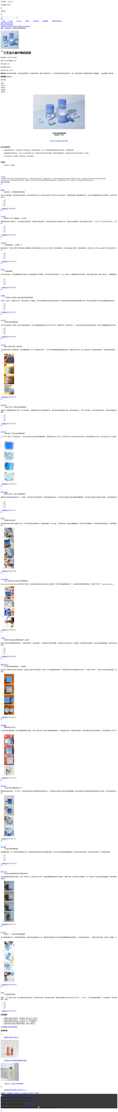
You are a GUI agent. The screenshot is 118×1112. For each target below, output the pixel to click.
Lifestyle (19, 21)
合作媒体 (27, 1097)
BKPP (2, 993)
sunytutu (3, 345)
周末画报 (9, 1093)
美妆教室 (45, 21)
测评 (2, 23)
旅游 (11, 24)
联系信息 (15, 1097)
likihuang (3, 431)
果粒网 (37, 1093)
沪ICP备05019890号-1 (31, 1107)
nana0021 (3, 932)
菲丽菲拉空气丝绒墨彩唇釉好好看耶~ (15, 1060)
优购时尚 (3, 26)
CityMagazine (16, 1093)
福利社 (60, 21)
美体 (11, 23)
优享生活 (15, 26)
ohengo (3, 269)
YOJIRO (3, 216)
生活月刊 (31, 1093)
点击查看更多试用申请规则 (9, 1027)
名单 (5, 182)
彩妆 (8, 23)
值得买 (27, 21)
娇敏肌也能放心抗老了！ (11, 1037)
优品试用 (36, 21)
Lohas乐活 (24, 1093)
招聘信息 (9, 1097)
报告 (8, 182)
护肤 (5, 23)
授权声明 (3, 1097)
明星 (8, 24)
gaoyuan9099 (4, 579)
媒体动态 (33, 1097)
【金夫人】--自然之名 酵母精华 (13, 1083)
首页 (3, 21)
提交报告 (3, 76)
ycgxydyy (3, 320)
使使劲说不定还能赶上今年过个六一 (15, 1090)
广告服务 (21, 1097)
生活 (5, 24)
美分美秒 (9, 26)
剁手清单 (27, 26)
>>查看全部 (4, 208)
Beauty (11, 21)
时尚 (2, 24)
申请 (2, 182)
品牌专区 (54, 21)
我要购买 (9, 76)
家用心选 (21, 26)
